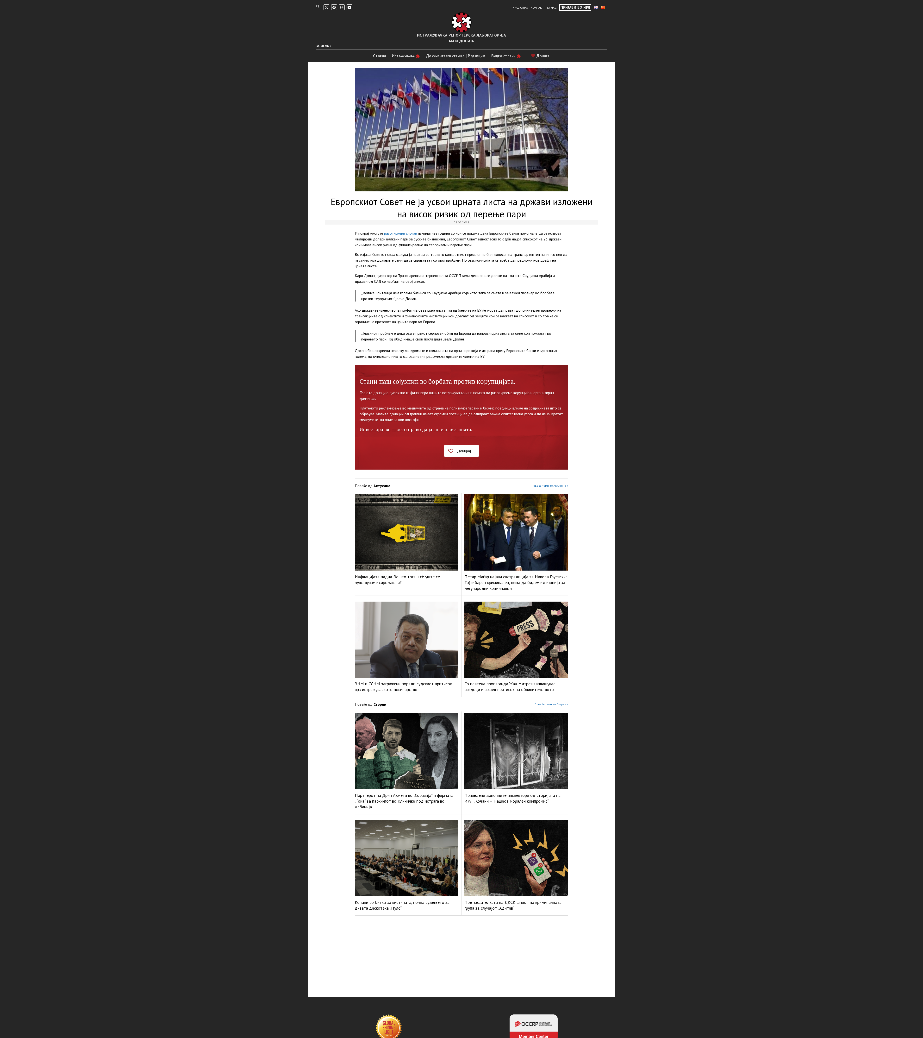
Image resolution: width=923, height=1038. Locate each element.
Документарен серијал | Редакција (456, 55)
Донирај (543, 55)
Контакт (537, 7)
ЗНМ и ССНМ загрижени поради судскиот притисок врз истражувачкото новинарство (403, 686)
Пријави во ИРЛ (575, 7)
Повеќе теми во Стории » (551, 704)
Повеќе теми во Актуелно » (549, 485)
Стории (379, 55)
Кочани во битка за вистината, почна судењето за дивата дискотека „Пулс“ (402, 905)
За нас (551, 7)
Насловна (520, 7)
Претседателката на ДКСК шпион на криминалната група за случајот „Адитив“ (512, 905)
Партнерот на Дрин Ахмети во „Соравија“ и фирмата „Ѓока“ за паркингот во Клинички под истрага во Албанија (404, 801)
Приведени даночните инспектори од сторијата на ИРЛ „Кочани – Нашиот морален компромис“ (512, 798)
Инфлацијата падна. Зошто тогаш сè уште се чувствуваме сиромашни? (397, 579)
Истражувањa (403, 55)
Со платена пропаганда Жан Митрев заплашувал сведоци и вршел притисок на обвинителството (509, 686)
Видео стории (503, 55)
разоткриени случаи (400, 233)
